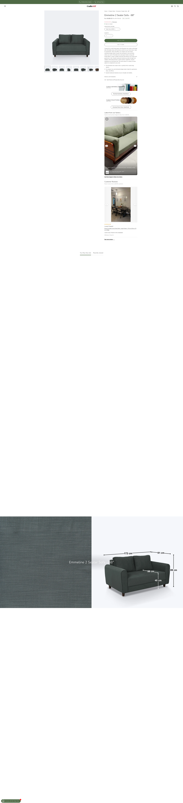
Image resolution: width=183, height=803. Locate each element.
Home (105, 11)
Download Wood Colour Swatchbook (121, 107)
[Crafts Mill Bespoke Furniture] (91, 6)
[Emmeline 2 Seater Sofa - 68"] (47, 69)
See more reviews (109, 239)
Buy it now (121, 44)
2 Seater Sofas (111, 11)
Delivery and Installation (110, 76)
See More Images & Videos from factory (113, 177)
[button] (174, 6)
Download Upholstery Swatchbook (121, 93)
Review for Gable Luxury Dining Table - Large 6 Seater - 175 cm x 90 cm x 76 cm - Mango (120, 229)
